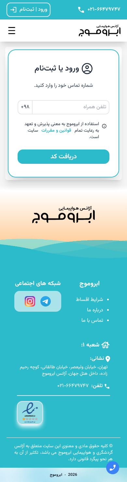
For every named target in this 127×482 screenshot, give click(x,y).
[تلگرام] (45, 301)
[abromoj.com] (97, 30)
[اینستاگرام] (30, 301)
